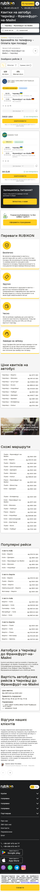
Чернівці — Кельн (9, 405)
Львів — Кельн (9, 476)
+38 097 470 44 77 (11, 8)
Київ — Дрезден (10, 489)
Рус (36, 787)
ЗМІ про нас (6, 824)
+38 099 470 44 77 (31, 8)
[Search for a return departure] (35, 50)
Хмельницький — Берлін (11, 588)
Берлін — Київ (7, 601)
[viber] (3, 867)
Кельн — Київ (7, 615)
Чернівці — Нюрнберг (10, 388)
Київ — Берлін (9, 459)
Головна (4, 37)
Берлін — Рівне (7, 632)
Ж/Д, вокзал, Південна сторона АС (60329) (23, 156)
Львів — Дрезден (10, 470)
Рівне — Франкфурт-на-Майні (13, 481)
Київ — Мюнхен (10, 505)
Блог (3, 835)
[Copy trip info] (36, 111)
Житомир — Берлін (9, 591)
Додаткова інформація (30, 882)
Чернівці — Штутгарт (10, 381)
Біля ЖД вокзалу (17, 149)
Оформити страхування (20, 222)
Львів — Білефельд (11, 496)
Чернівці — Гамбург (9, 392)
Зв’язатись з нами (20, 201)
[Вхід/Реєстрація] (37, 3)
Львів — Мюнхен (10, 473)
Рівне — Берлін (9, 512)
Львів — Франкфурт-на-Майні (13, 455)
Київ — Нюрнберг (10, 515)
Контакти (5, 828)
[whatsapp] (10, 867)
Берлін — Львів (7, 625)
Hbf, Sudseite (16, 101)
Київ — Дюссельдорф (12, 519)
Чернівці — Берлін (9, 375)
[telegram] (16, 867)
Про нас (4, 821)
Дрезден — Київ (8, 605)
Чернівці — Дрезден (10, 395)
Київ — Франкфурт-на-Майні (12, 501)
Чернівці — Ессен (8, 385)
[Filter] (3, 65)
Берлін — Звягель (8, 639)
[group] (20, 747)
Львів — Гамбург (10, 529)
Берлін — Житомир (9, 635)
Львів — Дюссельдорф (12, 466)
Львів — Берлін (9, 463)
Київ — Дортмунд (10, 522)
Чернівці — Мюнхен (9, 378)
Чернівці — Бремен (9, 398)
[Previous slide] (3, 772)
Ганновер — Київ (8, 608)
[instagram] (23, 867)
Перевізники (6, 832)
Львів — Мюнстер (10, 485)
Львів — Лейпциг (10, 508)
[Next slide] (10, 772)
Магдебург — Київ (9, 612)
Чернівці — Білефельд (10, 402)
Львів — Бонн (9, 525)
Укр (32, 787)
